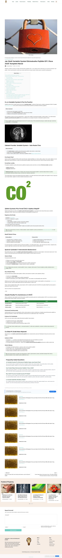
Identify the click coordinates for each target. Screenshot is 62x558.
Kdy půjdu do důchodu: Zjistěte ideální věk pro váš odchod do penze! (22, 496)
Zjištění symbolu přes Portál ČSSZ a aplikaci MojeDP (14, 79)
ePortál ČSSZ (12, 217)
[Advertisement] (31, 10)
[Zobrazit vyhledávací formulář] (56, 2)
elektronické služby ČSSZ (47, 229)
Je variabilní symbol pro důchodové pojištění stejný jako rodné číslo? (18, 94)
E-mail (24, 527)
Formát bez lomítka (9, 78)
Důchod (6, 59)
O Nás (48, 1)
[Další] (59, 493)
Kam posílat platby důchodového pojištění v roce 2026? (15, 95)
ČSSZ (12, 339)
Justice (16, 1)
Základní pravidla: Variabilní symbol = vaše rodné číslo (14, 76)
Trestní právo (51, 545)
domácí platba (52, 281)
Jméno (6, 527)
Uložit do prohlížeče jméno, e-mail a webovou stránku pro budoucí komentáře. (48, 526)
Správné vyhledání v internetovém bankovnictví (13, 83)
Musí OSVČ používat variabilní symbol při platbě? (14, 96)
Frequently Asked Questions (10, 93)
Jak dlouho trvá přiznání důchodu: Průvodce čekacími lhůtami (7, 496)
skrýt (20, 73)
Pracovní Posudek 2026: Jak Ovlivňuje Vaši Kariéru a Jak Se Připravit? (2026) (17, 474)
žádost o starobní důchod (36, 153)
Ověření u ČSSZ (9, 91)
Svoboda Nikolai (5, 499)
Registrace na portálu (10, 80)
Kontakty (52, 1)
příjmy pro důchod (47, 307)
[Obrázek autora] (5, 66)
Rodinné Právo (52, 544)
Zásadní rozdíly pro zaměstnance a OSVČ (12, 86)
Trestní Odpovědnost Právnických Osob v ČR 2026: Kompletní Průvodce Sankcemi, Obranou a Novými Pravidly (46, 474)
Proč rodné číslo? (9, 77)
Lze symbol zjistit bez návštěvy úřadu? (13, 98)
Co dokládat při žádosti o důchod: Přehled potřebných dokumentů (38, 496)
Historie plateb (8, 84)
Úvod (13, 1)
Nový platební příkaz (9, 85)
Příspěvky (29, 1)
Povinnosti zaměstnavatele (11, 87)
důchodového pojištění (9, 105)
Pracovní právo (10, 59)
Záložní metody (9, 92)
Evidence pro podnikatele (10, 88)
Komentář (7, 515)
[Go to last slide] (2, 493)
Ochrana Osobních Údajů (35, 551)
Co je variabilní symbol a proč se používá (12, 75)
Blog (38, 541)
